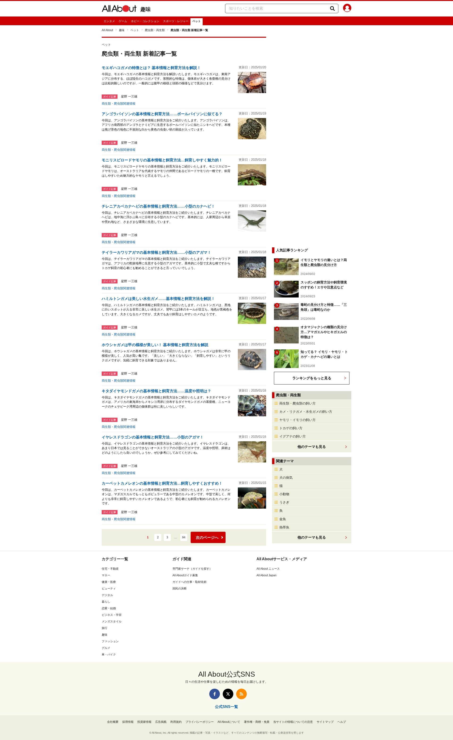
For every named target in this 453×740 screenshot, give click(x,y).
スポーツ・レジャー (176, 21)
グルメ (106, 648)
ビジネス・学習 (112, 615)
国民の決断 (179, 588)
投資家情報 (144, 722)
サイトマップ (325, 722)
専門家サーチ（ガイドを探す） (192, 568)
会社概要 (112, 722)
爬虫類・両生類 (155, 30)
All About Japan (266, 575)
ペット (196, 21)
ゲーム (123, 21)
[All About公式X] (228, 694)
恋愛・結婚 (109, 608)
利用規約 (176, 722)
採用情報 (128, 722)
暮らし (106, 601)
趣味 (145, 9)
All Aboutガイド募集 (185, 575)
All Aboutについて (229, 722)
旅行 (104, 628)
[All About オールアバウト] (119, 9)
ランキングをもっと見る (311, 378)
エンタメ (109, 21)
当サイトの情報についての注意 (293, 722)
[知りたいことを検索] (332, 8)
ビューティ (109, 588)
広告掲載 (161, 722)
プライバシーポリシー (199, 722)
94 (183, 537)
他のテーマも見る (312, 537)
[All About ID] (347, 9)
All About (107, 30)
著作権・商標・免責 (256, 722)
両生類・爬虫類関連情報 (118, 103)
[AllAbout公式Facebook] (214, 694)
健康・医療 (109, 582)
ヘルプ (341, 722)
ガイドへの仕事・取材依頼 (189, 582)
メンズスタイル (112, 621)
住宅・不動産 (110, 568)
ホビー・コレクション (145, 21)
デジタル (107, 595)
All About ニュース (268, 568)
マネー (106, 575)
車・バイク (109, 654)
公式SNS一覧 (226, 707)
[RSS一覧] (241, 694)
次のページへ (207, 538)
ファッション (110, 641)
